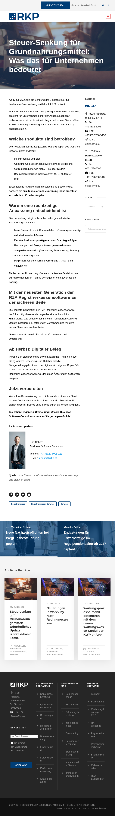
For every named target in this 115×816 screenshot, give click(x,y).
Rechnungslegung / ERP (97, 712)
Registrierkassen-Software (42, 504)
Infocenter (75, 5)
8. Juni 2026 (53, 604)
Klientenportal (55, 5)
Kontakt (93, 5)
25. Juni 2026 (17, 607)
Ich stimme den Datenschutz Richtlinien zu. (18, 747)
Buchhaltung (72, 704)
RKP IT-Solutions (85, 805)
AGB (74, 808)
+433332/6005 (93, 126)
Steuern (14, 654)
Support (95, 694)
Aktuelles (85, 5)
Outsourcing (72, 733)
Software (64, 504)
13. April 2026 (91, 604)
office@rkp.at (92, 144)
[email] (103, 5)
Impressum (63, 808)
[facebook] (108, 5)
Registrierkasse (18, 504)
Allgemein (15, 649)
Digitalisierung (18, 652)
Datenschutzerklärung (92, 808)
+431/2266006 (93, 168)
